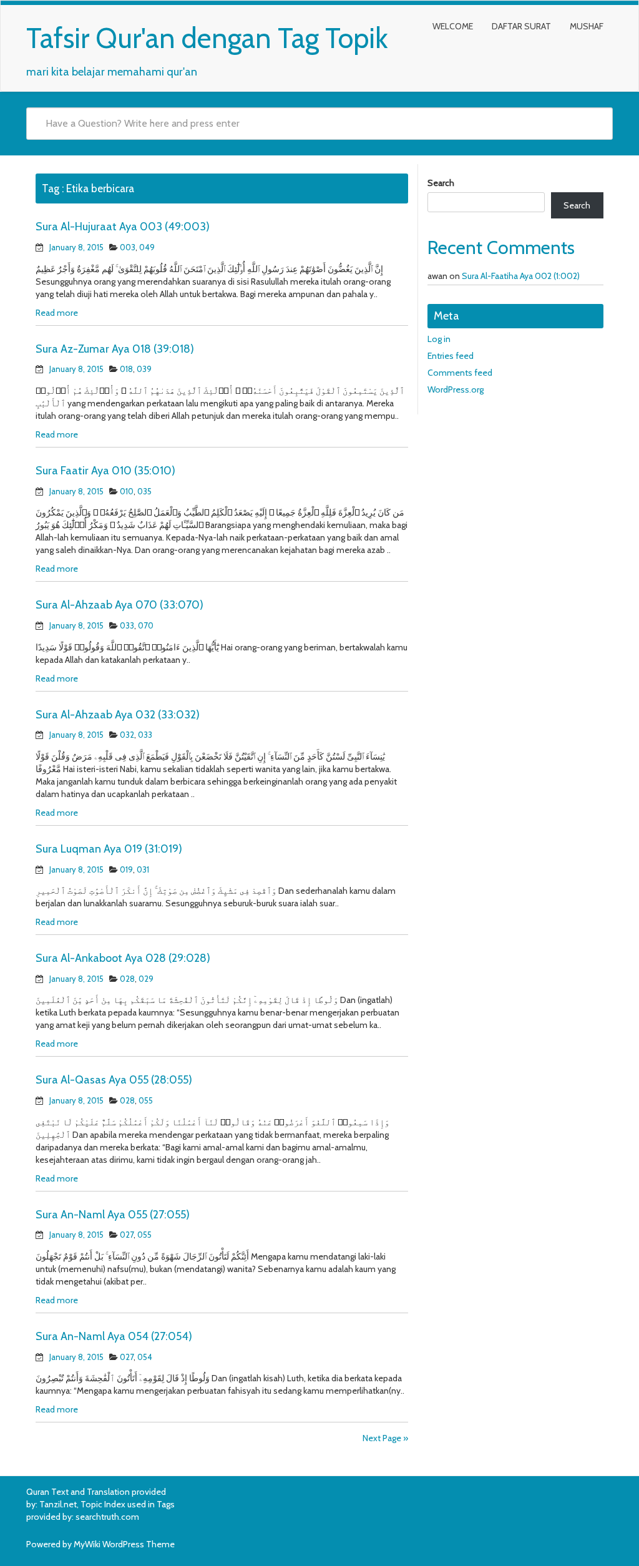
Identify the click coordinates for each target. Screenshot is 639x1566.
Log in (439, 339)
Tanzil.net (58, 1504)
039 (144, 369)
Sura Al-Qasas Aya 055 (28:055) (114, 1080)
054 (144, 1357)
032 (127, 735)
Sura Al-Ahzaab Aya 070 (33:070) (119, 605)
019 (126, 869)
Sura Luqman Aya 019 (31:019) (109, 849)
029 (146, 979)
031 (143, 869)
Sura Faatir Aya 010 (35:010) (105, 470)
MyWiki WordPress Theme (124, 1544)
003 (127, 247)
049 (147, 247)
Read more (57, 312)
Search (440, 182)
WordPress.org (455, 389)
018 (126, 369)
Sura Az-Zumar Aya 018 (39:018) (115, 349)
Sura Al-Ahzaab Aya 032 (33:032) (118, 715)
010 (127, 491)
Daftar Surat (521, 26)
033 (127, 625)
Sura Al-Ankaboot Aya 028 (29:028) (123, 958)
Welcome (452, 26)
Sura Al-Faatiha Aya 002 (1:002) (521, 275)
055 (146, 1100)
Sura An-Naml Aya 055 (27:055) (113, 1214)
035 (144, 491)
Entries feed (450, 355)
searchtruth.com (107, 1516)
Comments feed (459, 372)
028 (127, 979)
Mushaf (586, 26)
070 (146, 625)
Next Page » (385, 1438)
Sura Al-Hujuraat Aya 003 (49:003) (123, 226)
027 (127, 1235)
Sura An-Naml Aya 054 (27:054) (114, 1336)
